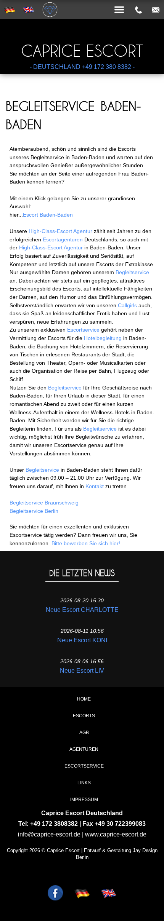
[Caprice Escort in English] (108, 881)
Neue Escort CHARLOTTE (82, 610)
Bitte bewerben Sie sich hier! (85, 543)
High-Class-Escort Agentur (60, 231)
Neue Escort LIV (82, 670)
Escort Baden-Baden (48, 215)
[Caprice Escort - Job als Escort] (55, 881)
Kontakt (94, 486)
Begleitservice (132, 272)
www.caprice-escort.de (115, 834)
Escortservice (83, 330)
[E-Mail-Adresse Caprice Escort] (155, 9)
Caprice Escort (82, 51)
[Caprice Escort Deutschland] (82, 1)
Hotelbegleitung (103, 338)
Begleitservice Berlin (34, 511)
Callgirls (127, 305)
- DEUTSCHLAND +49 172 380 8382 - (82, 67)
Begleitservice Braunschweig (44, 503)
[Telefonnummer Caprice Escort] (138, 9)
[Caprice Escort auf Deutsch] (82, 881)
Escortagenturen (63, 239)
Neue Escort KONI (82, 640)
